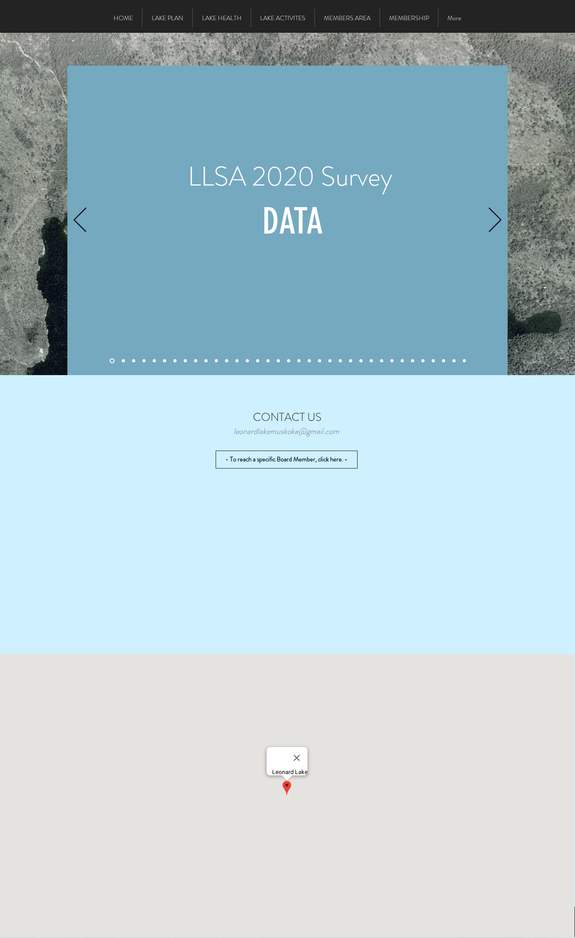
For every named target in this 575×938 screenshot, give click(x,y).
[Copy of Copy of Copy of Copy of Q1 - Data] (299, 361)
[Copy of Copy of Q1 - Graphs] (350, 361)
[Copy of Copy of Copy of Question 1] (278, 361)
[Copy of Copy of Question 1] (247, 361)
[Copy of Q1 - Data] (164, 361)
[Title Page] (112, 360)
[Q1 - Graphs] (144, 361)
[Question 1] (123, 361)
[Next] (495, 221)
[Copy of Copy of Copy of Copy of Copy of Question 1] (423, 361)
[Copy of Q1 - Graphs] (175, 361)
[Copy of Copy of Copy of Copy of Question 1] (402, 361)
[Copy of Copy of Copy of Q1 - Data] (268, 361)
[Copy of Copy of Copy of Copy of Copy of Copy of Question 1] (464, 361)
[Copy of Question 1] (154, 361)
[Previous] (80, 221)
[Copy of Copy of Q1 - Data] (257, 361)
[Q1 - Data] (133, 361)
